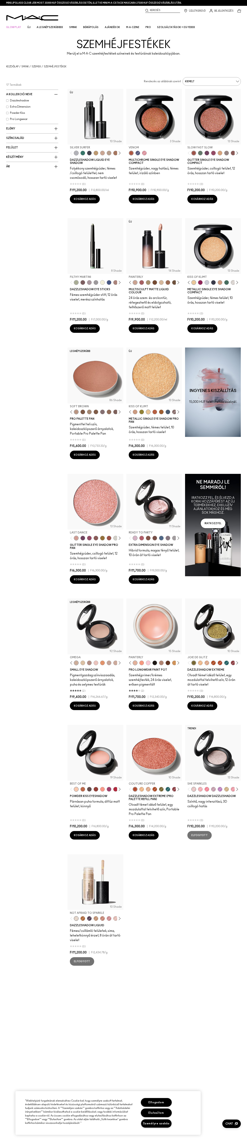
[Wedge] (82, 411)
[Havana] (148, 538)
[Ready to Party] (135, 538)
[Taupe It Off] (82, 282)
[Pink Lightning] (213, 153)
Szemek (36, 66)
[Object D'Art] (161, 411)
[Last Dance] (76, 538)
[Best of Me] (76, 789)
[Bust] (174, 411)
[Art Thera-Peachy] (141, 662)
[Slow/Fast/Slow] (233, 789)
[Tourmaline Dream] (89, 153)
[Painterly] (135, 282)
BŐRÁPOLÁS (91, 27)
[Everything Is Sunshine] (102, 153)
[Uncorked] (154, 282)
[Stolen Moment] (154, 538)
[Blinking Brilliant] (82, 918)
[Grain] (95, 662)
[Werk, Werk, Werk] (115, 789)
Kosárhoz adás (85, 199)
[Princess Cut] (148, 662)
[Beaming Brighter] (115, 153)
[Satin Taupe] (102, 411)
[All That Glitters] (89, 662)
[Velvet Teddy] (141, 282)
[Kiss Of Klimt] (193, 282)
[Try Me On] (200, 153)
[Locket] (233, 282)
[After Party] (200, 282)
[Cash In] (226, 282)
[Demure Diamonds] (95, 282)
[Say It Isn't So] (213, 789)
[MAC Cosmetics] (32, 18)
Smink (25, 66)
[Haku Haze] (89, 282)
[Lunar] (161, 538)
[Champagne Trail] (109, 153)
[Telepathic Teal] (82, 153)
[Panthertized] (89, 918)
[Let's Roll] (206, 789)
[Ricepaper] (82, 662)
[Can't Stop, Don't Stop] (219, 789)
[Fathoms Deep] (167, 538)
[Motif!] (102, 662)
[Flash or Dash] (95, 153)
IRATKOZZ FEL (213, 523)
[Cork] (89, 411)
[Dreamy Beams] (233, 153)
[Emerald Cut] (226, 662)
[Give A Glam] (89, 789)
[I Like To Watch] (226, 789)
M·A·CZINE (132, 27)
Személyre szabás (156, 1123)
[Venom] (131, 153)
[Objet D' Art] (213, 662)
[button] (231, 1123)
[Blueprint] (167, 411)
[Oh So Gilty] (219, 153)
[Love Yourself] (109, 918)
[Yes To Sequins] (219, 282)
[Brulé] (161, 282)
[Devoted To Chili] (95, 789)
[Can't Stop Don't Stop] (206, 153)
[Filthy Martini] (76, 282)
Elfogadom (156, 1102)
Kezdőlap (12, 66)
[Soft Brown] (76, 411)
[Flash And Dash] (95, 918)
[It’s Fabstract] (167, 662)
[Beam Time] (102, 918)
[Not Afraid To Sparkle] (76, 918)
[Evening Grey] (174, 538)
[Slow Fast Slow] (193, 153)
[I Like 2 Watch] (102, 538)
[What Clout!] (82, 789)
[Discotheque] (206, 282)
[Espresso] (174, 282)
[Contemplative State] (174, 662)
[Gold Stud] (102, 282)
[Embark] (95, 411)
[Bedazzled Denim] (109, 282)
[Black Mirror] (154, 662)
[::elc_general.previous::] (72, 153)
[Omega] (148, 282)
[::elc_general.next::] (118, 153)
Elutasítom (156, 1112)
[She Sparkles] (226, 153)
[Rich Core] (141, 538)
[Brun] (115, 411)
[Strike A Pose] (102, 789)
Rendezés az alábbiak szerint (162, 81)
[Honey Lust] (115, 662)
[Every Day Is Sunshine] (115, 918)
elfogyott (199, 835)
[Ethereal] (137, 153)
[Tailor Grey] (161, 662)
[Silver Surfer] (76, 153)
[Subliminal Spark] (115, 282)
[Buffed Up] (167, 282)
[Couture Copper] (154, 411)
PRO (148, 27)
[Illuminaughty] (213, 282)
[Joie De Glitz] (141, 411)
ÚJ (29, 27)
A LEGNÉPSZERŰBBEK (50, 27)
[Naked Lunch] (109, 662)
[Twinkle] (115, 538)
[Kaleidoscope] (144, 153)
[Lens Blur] (109, 789)
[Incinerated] (233, 662)
